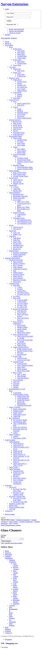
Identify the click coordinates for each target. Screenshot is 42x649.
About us (8, 553)
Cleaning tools (12, 606)
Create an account (14, 33)
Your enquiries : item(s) (9, 38)
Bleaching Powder (16, 601)
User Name (10, 13)
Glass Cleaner (13, 521)
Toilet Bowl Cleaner (15, 580)
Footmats (8, 631)
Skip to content (10, 514)
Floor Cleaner (5, 525)
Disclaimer (8, 639)
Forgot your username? (16, 31)
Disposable (8, 554)
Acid (14, 584)
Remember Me (11, 24)
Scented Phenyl (15, 590)
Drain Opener (15, 597)
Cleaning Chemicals (12, 561)
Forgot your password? (16, 29)
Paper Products (12, 617)
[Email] (3, 535)
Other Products (12, 624)
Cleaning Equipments (23, 520)
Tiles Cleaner (15, 575)
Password (10, 17)
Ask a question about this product (11, 543)
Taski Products (7, 628)
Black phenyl (15, 593)
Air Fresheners (12, 621)
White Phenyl (15, 586)
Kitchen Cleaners (15, 525)
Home (13, 520)
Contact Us (8, 633)
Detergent (16, 604)
